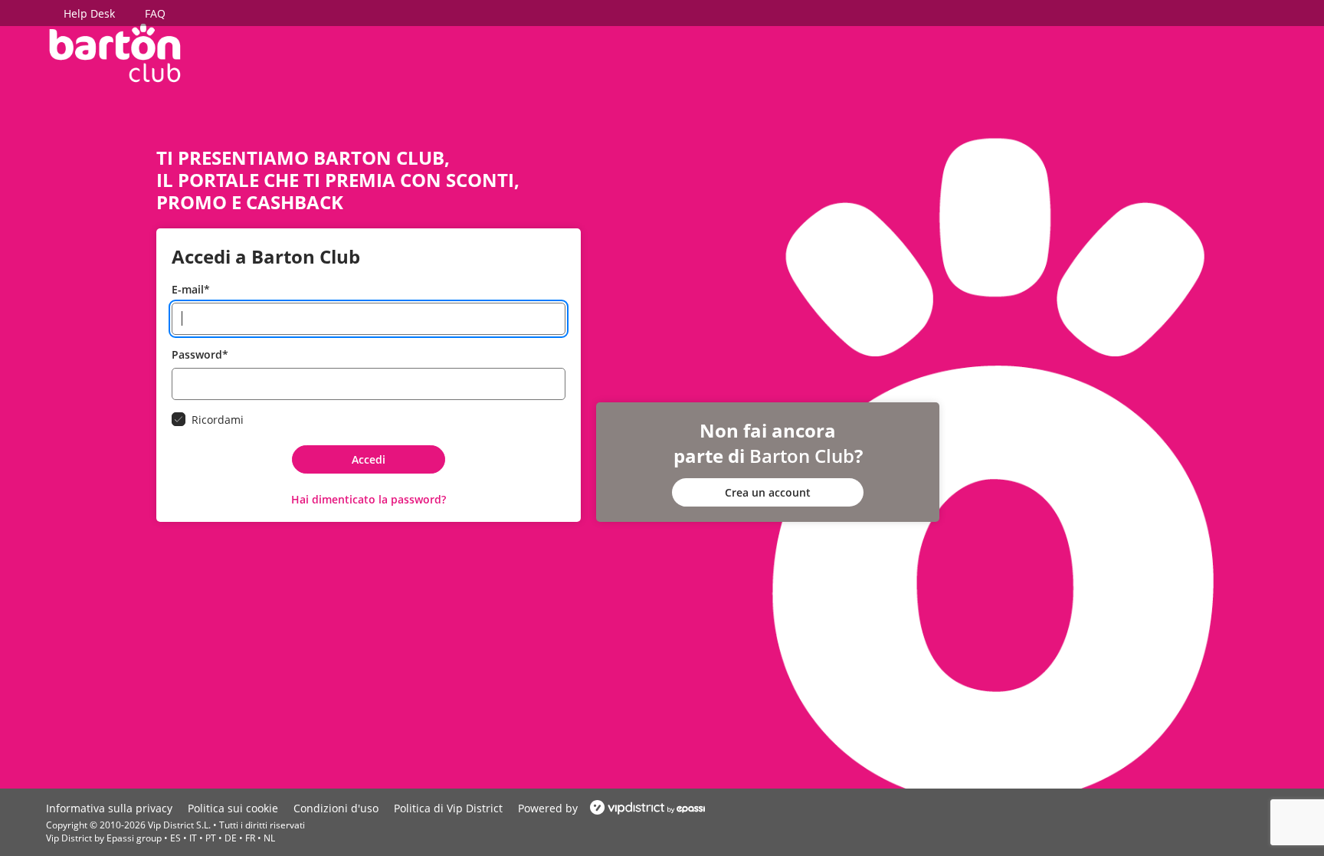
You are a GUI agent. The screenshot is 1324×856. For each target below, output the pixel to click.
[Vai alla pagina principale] (115, 51)
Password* (200, 354)
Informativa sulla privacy (109, 808)
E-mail (191, 289)
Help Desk (89, 13)
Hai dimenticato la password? (368, 499)
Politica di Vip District (448, 808)
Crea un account (768, 492)
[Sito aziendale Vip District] (643, 807)
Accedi (368, 459)
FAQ (155, 13)
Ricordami (218, 419)
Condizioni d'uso (336, 808)
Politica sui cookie (233, 808)
